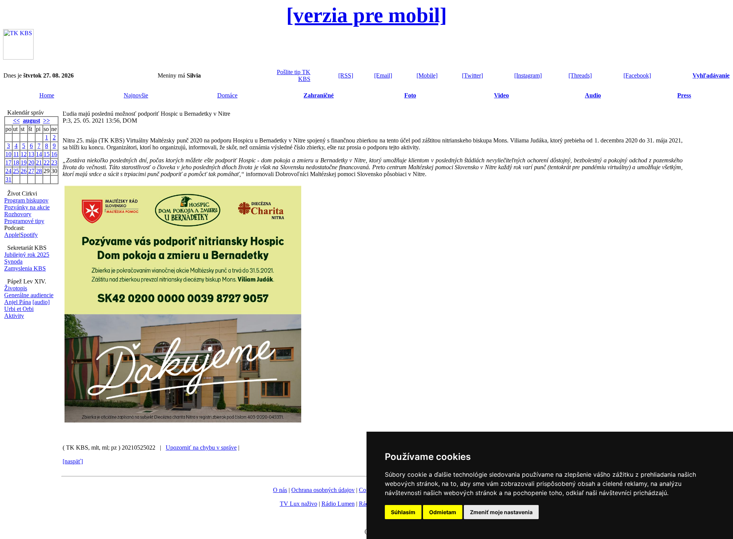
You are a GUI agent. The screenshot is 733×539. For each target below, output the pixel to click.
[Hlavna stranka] (18, 57)
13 (31, 154)
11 (16, 154)
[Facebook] (637, 75)
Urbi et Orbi (19, 309)
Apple (11, 234)
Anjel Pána (17, 302)
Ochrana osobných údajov (323, 490)
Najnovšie (136, 95)
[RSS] (345, 75)
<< (16, 120)
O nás (280, 490)
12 (24, 154)
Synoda (13, 261)
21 (39, 162)
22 (47, 162)
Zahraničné (319, 95)
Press (684, 95)
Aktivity (14, 315)
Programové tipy (24, 221)
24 (8, 171)
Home (46, 95)
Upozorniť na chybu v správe (201, 447)
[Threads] (580, 75)
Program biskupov (26, 200)
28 (39, 171)
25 (16, 171)
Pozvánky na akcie (27, 207)
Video (501, 95)
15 (47, 154)
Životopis (15, 288)
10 (8, 154)
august (31, 120)
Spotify (29, 234)
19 (24, 162)
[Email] (383, 75)
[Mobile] (427, 75)
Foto (410, 95)
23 (54, 162)
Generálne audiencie (28, 295)
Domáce (227, 95)
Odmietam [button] (442, 512)
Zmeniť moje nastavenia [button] (501, 512)
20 (31, 162)
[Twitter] (472, 75)
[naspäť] (73, 461)
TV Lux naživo (298, 503)
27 (31, 171)
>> (46, 120)
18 (16, 162)
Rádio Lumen (338, 503)
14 (39, 154)
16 (54, 154)
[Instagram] (528, 75)
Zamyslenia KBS (25, 268)
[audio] (41, 302)
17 (8, 162)
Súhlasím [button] (403, 512)
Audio (593, 95)
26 (24, 171)
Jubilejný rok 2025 (26, 254)
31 (8, 179)
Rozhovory (17, 214)
